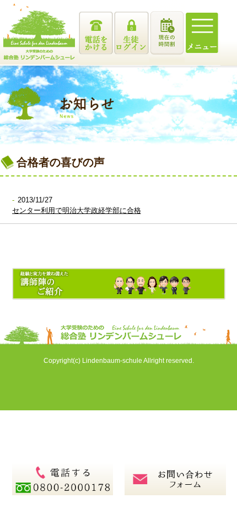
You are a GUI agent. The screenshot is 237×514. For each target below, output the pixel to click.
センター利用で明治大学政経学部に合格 (76, 210)
